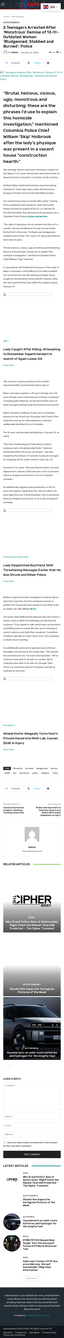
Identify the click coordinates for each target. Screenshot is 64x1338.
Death (7, 773)
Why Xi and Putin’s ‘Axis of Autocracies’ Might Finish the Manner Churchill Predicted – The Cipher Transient (32, 925)
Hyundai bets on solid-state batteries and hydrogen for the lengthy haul (32, 1054)
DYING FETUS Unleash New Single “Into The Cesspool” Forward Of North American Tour (40, 1244)
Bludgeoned (42, 768)
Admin (15, 52)
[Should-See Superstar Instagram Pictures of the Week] (32, 964)
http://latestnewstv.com (32, 851)
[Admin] (6, 52)
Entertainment (17, 16)
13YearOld (17, 768)
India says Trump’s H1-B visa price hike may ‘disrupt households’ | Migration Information (40, 1266)
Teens (55, 773)
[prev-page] (5, 1066)
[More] (48, 63)
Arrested (29, 768)
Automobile (32, 1048)
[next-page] (11, 1066)
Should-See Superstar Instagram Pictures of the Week (32, 990)
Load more (31, 1278)
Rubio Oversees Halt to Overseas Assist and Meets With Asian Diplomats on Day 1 (48, 811)
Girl (14, 773)
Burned (54, 768)
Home (6, 16)
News (32, 917)
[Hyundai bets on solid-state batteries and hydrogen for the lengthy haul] (32, 1028)
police (35, 773)
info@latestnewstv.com (38, 1315)
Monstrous (24, 773)
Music (26, 1236)
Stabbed (45, 773)
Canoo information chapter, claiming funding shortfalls (13, 810)
